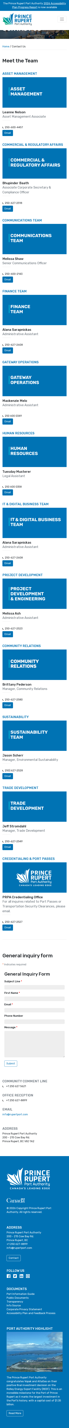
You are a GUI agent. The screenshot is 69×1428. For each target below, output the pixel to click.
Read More (15, 1413)
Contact (14, 1257)
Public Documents (18, 1297)
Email (7, 132)
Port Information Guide (20, 1293)
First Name (12, 992)
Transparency (15, 1301)
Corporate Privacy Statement (24, 1309)
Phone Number (13, 1015)
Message (10, 1027)
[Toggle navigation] (61, 19)
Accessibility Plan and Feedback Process (31, 1313)
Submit (10, 1063)
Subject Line (13, 981)
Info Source (14, 1305)
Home (5, 46)
